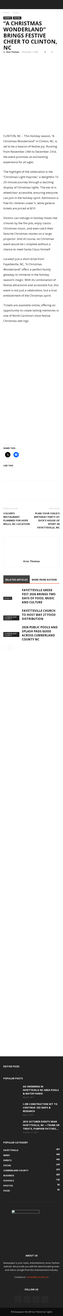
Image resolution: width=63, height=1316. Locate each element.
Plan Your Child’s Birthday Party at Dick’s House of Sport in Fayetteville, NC (47, 520)
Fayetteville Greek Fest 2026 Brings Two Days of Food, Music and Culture (39, 596)
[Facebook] (6, 59)
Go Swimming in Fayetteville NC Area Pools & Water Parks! (41, 1090)
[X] (14, 59)
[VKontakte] (36, 1299)
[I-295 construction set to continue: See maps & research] (11, 1108)
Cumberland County (10, 618)
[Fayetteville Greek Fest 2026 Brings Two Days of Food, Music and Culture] (11, 594)
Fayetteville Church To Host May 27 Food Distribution (39, 615)
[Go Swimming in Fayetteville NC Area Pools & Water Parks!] (11, 1090)
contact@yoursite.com (37, 1277)
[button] (5, 4)
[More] (37, 59)
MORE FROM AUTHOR (44, 579)
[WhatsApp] (30, 59)
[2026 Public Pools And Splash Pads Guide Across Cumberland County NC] (11, 631)
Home (6, 12)
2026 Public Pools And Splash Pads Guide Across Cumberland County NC (40, 633)
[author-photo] (32, 556)
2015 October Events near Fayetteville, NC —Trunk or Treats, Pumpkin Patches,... (41, 1125)
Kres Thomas (12, 52)
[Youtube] (44, 1299)
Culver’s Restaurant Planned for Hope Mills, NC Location (16, 519)
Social (17, 18)
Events (16, 12)
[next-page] (11, 648)
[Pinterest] (22, 59)
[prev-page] (5, 648)
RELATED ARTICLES (16, 579)
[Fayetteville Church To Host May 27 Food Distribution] (11, 614)
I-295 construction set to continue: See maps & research (40, 1107)
